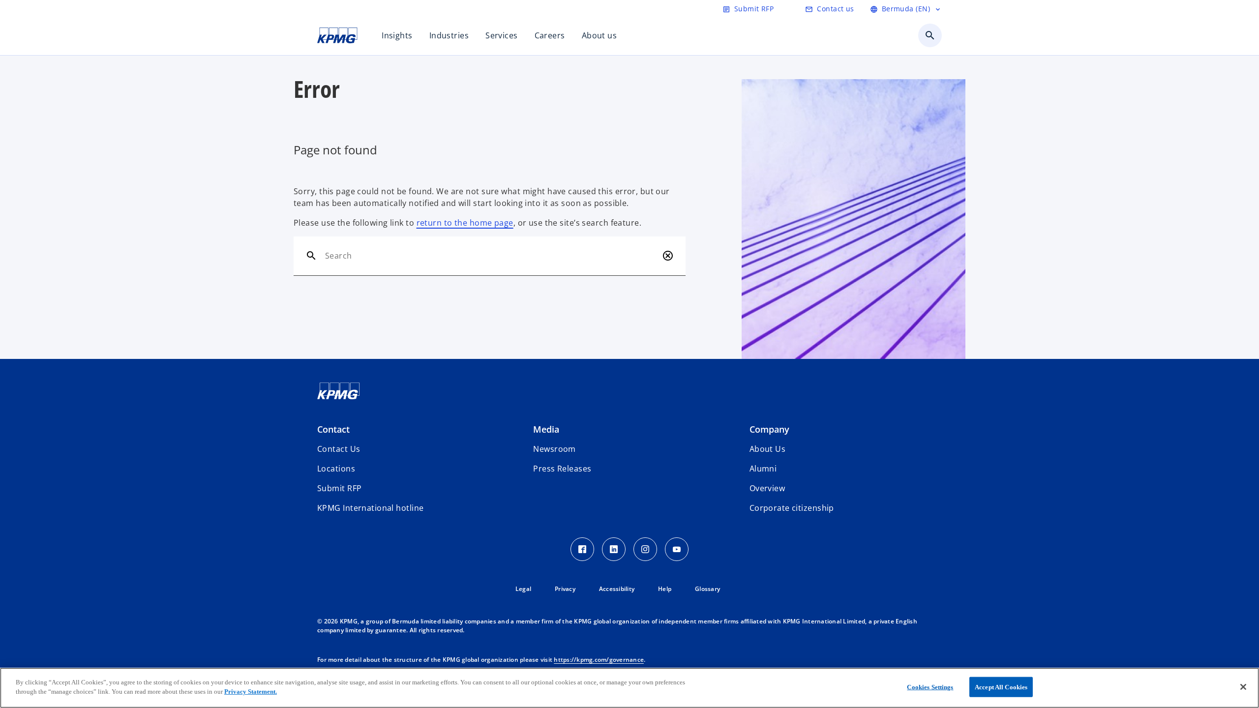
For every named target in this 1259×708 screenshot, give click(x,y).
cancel (668, 256)
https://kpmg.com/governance (599, 659)
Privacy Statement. (250, 691)
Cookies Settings (930, 687)
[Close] (1243, 687)
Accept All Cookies (1001, 687)
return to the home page (465, 222)
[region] (629, 688)
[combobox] (491, 256)
